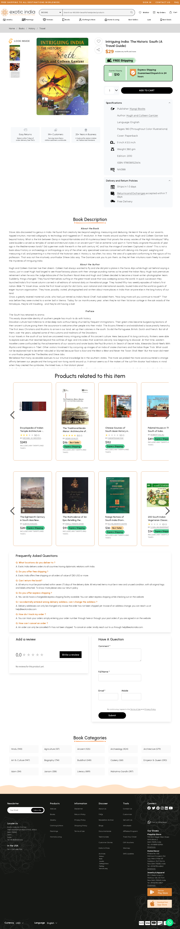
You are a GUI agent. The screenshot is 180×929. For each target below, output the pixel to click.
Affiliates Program (130, 831)
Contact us (163, 2)
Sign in (147, 2)
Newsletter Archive (106, 820)
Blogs (101, 825)
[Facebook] (149, 809)
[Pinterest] (158, 809)
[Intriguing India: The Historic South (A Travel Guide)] (15, 53)
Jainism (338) (50, 771)
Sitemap (126, 848)
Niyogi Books (137, 108)
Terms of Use (135, 709)
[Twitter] (153, 809)
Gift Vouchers (128, 842)
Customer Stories (105, 842)
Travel (42, 28)
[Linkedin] (166, 809)
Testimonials (104, 837)
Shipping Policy (80, 825)
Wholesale (127, 825)
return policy (72, 588)
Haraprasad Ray (115, 438)
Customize (127, 814)
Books (21, 28)
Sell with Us (127, 820)
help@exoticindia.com (26, 609)
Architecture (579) (152, 749)
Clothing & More (56, 825)
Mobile (125, 690)
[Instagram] (162, 809)
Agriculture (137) (51, 749)
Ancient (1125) (83, 749)
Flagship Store (154, 834)
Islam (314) (16, 771)
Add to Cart (147, 90)
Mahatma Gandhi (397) (122, 771)
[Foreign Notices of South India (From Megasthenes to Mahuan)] (117, 512)
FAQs (101, 814)
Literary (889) (83, 771)
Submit (112, 715)
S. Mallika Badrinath (160, 527)
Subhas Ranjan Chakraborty (28, 525)
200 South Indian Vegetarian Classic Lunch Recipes (157, 520)
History (32, 28)
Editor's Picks (104, 848)
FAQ (176, 2)
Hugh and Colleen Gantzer (142, 115)
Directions (151, 847)
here (88, 618)
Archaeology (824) (119, 749)
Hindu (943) (16, 749)
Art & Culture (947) (20, 760)
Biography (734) (51, 760)
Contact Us (127, 809)
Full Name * (104, 671)
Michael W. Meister (32, 438)
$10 (117, 74)
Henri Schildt (71, 438)
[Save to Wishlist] (98, 42)
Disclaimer (78, 809)
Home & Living (56, 837)
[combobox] (95, 12)
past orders (112, 618)
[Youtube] (171, 809)
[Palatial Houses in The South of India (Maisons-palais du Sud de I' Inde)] (160, 423)
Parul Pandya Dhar (74, 524)
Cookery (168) (117, 760)
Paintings (54, 831)
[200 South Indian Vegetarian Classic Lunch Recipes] (160, 512)
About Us (102, 809)
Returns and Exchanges (131, 193)
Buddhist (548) (84, 760)
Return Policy (79, 814)
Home (12, 28)
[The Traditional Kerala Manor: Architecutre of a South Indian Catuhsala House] (75, 423)
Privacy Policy (150, 709)
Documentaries (105, 831)
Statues (53, 809)
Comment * (104, 646)
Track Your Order (130, 837)
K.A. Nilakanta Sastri (117, 524)
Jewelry (53, 820)
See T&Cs (31, 140)
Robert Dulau (157, 435)
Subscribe (37, 810)
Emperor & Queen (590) (155, 760)
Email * (101, 690)
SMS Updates (128, 854)
